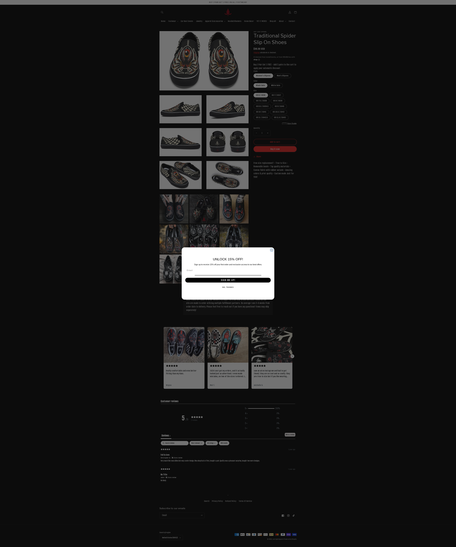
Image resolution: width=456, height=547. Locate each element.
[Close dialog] (271, 250)
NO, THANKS (228, 287)
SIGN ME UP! (228, 280)
